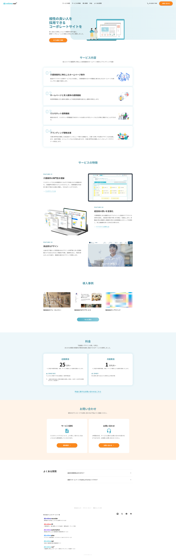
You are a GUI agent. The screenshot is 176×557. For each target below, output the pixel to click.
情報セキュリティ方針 (97, 507)
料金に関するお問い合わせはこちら (88, 392)
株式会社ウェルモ (77, 507)
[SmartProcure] (50, 519)
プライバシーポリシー (87, 507)
